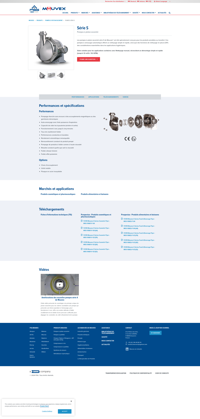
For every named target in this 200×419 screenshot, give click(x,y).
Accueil (65, 13)
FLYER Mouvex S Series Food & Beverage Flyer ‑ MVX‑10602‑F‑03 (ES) (139, 248)
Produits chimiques (83, 335)
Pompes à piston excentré (53, 20)
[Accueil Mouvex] (54, 8)
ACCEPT (64, 411)
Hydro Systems (32, 356)
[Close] (71, 401)
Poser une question (88, 59)
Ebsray (32, 345)
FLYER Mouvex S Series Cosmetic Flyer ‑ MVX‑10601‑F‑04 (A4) (96, 229)
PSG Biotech (45, 342)
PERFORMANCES (78, 97)
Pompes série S (70, 20)
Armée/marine (82, 352)
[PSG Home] (35, 8)
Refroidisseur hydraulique (61, 354)
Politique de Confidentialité (141, 373)
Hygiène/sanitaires (83, 345)
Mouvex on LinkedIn (135, 349)
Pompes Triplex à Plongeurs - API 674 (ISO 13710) (64, 339)
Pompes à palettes (59, 335)
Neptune (44, 338)
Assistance (96, 13)
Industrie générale (83, 331)
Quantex (44, 345)
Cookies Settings (47, 411)
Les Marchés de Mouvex (87, 328)
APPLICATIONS (93, 97)
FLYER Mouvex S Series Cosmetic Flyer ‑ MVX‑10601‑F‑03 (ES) (96, 250)
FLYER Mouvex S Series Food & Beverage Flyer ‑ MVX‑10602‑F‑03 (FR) (139, 234)
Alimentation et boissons (85, 348)
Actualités (162, 13)
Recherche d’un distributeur (114, 1)
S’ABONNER (156, 333)
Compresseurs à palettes (61, 347)
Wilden (43, 352)
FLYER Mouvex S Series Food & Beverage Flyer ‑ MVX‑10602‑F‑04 (139, 220)
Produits (74, 13)
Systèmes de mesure (60, 350)
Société (135, 13)
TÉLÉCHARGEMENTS (111, 97)
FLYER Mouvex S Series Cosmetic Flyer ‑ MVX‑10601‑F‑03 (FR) (96, 236)
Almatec (32, 338)
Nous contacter (148, 13)
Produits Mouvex (60, 328)
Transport (81, 355)
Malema (43, 331)
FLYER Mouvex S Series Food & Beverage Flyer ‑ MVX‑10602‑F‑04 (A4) (139, 227)
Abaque (32, 331)
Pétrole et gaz (82, 342)
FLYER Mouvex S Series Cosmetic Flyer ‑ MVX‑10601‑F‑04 (96, 222)
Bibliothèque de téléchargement (116, 13)
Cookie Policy (44, 406)
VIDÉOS (125, 97)
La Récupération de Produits (86, 359)
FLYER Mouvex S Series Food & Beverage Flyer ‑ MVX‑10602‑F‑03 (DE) (139, 241)
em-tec (32, 348)
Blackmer (32, 342)
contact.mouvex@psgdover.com (137, 344)
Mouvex (31, 20)
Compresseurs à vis (60, 343)
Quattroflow (45, 348)
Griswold (32, 352)
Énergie (80, 338)
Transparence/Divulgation (116, 373)
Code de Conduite (162, 373)
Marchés (84, 13)
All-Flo (31, 335)
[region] (38, 407)
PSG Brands (34, 328)
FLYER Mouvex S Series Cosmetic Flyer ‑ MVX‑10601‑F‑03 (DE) (96, 243)
